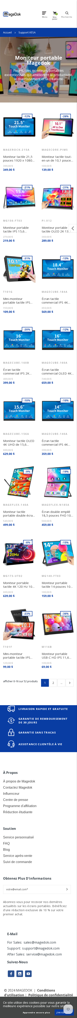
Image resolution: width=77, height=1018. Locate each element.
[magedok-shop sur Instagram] (19, 973)
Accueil (7, 32)
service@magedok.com (44, 954)
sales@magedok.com (40, 942)
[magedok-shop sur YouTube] (28, 973)
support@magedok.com (41, 948)
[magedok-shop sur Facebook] (11, 973)
